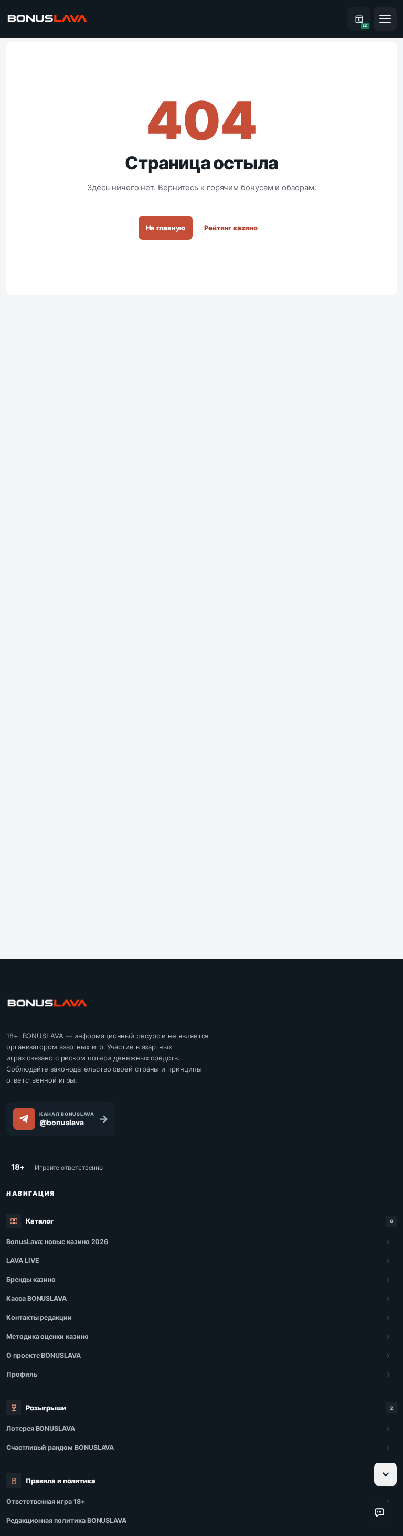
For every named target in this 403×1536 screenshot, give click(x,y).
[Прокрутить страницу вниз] (385, 1474)
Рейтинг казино (230, 228)
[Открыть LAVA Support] (379, 1512)
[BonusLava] (47, 19)
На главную (166, 228)
